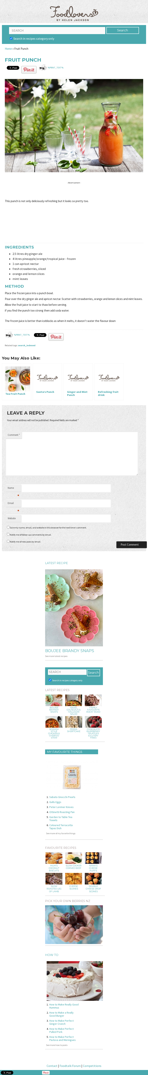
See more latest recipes (56, 656)
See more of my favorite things (60, 833)
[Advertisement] (75, 191)
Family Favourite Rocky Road (93, 710)
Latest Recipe (56, 563)
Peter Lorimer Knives (61, 807)
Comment (14, 435)
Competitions (92, 1066)
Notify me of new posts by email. (25, 541)
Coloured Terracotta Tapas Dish (61, 826)
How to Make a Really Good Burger (61, 1014)
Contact (52, 1066)
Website (12, 518)
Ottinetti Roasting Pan (62, 812)
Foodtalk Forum (70, 1066)
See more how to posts (56, 1045)
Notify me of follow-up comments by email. (30, 534)
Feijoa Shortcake (73, 730)
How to (51, 955)
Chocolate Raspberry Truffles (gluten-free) (93, 733)
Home (8, 48)
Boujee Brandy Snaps (69, 651)
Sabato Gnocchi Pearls (62, 797)
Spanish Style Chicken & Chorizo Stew (54, 733)
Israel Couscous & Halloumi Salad (74, 711)
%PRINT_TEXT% (55, 67)
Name (13, 489)
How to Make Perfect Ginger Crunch (61, 1022)
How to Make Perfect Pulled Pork (61, 1030)
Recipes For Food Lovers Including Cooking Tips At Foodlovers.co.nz (74, 9)
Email (13, 504)
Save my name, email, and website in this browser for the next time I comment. (48, 527)
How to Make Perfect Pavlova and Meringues (62, 1038)
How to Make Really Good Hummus (64, 1006)
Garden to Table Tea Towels (60, 818)
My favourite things (64, 752)
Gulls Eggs (55, 802)
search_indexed (26, 345)
